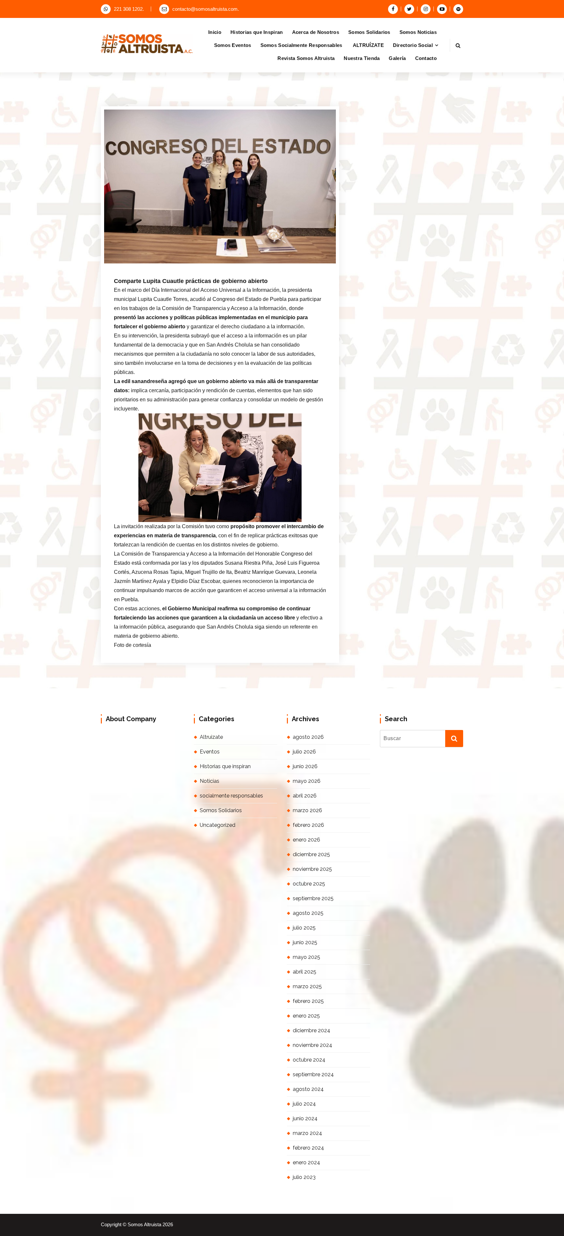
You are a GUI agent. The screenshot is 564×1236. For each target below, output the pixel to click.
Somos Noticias (418, 32)
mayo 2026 (307, 781)
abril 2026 (305, 796)
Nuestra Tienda (362, 58)
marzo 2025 (307, 986)
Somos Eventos (232, 45)
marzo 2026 (307, 810)
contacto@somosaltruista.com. (205, 9)
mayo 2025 (306, 957)
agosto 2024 (308, 1089)
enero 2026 (306, 840)
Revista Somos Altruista (306, 58)
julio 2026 (304, 752)
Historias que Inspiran (256, 32)
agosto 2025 (308, 913)
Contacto (426, 58)
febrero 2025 (308, 1001)
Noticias (235, 265)
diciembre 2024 (311, 1030)
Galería (397, 58)
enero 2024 (306, 1162)
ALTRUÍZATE (368, 45)
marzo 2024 (307, 1133)
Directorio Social (413, 45)
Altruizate (211, 737)
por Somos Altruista (193, 265)
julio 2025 (304, 928)
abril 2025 (304, 972)
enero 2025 (306, 1016)
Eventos (210, 752)
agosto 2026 (308, 737)
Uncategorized (217, 825)
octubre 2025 (309, 884)
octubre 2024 (309, 1060)
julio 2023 (304, 1177)
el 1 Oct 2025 (147, 265)
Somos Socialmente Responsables (302, 45)
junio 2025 (305, 942)
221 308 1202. (129, 9)
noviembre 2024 (312, 1045)
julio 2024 (304, 1104)
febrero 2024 (308, 1148)
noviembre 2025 (312, 869)
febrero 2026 (308, 825)
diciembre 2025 (311, 854)
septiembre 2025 (313, 898)
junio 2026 (305, 766)
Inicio (214, 32)
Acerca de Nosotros (315, 32)
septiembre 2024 (313, 1074)
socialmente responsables (231, 796)
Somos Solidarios (369, 32)
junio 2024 (305, 1118)
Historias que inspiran (225, 766)
